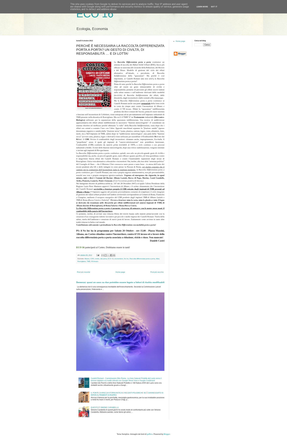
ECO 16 (94, 14)
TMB (88, 261)
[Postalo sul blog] (105, 255)
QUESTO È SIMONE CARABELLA (105, 407)
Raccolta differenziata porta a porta (142, 259)
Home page (120, 272)
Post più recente (83, 272)
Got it (214, 7)
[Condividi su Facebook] (111, 255)
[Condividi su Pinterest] (114, 255)
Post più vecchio (157, 272)
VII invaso (94, 261)
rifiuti (157, 259)
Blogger (167, 434)
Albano (86, 259)
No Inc (126, 259)
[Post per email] (98, 255)
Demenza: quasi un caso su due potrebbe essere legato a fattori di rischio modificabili (120, 282)
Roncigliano (81, 261)
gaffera (150, 434)
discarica (103, 259)
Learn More (202, 7)
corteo (97, 259)
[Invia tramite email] (102, 255)
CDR (92, 259)
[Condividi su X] (108, 255)
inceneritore (119, 259)
